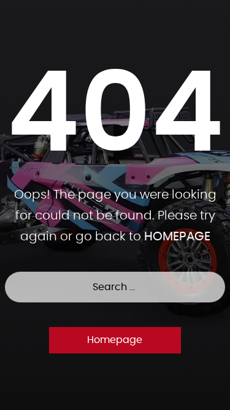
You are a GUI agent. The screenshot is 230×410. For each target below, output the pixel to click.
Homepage (114, 340)
